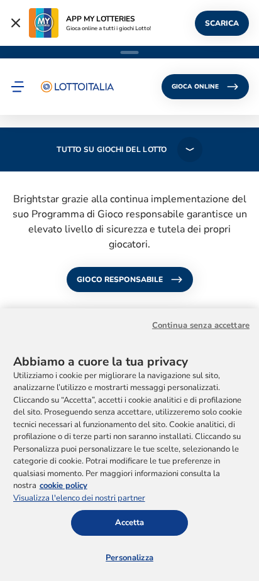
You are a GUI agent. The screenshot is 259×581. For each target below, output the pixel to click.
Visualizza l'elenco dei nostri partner (79, 498)
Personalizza (129, 557)
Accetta (130, 522)
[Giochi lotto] (77, 86)
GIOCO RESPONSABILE (120, 279)
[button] (17, 86)
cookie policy (63, 485)
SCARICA (222, 23)
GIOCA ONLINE (195, 86)
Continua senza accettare (201, 325)
